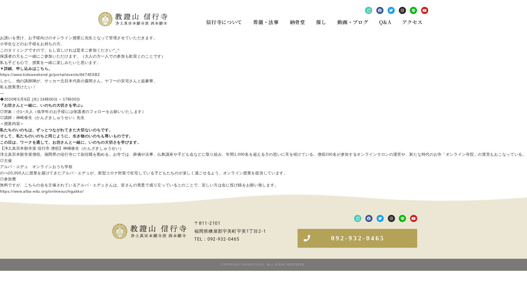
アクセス (412, 21)
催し (321, 21)
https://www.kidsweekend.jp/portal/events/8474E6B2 (50, 74)
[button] (357, 238)
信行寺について (224, 21)
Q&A (385, 21)
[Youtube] (424, 10)
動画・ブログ (352, 21)
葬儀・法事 (266, 21)
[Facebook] (379, 10)
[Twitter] (391, 10)
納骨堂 (297, 21)
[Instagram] (402, 10)
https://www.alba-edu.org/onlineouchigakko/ (41, 191)
